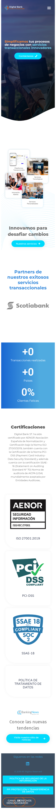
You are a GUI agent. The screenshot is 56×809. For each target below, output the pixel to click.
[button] (49, 8)
